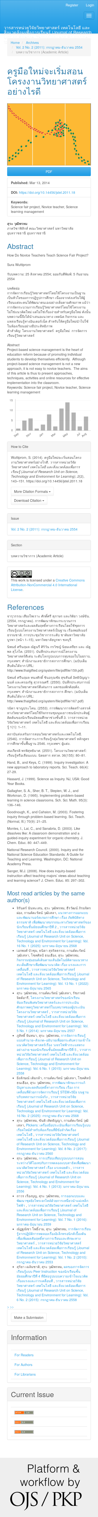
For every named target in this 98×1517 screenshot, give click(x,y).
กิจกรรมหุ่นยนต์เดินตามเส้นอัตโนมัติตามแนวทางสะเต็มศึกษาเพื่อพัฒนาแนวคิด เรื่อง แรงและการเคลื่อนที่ (52, 964)
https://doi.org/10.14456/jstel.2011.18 (47, 192)
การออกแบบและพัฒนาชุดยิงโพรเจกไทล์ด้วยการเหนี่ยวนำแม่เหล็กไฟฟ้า (52, 1200)
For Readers (24, 1355)
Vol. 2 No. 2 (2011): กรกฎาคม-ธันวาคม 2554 (49, 47)
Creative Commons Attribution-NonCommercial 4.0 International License (48, 585)
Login (90, 5)
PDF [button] (49, 171)
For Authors (23, 1364)
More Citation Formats (31, 491)
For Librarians (25, 1374)
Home (15, 42)
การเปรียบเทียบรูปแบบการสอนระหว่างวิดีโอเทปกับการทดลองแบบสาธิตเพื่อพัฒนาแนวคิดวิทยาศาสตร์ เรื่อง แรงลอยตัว (54, 1163)
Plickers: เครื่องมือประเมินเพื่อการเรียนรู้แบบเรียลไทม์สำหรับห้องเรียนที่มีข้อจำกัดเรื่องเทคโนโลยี (54, 1130)
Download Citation (28, 500)
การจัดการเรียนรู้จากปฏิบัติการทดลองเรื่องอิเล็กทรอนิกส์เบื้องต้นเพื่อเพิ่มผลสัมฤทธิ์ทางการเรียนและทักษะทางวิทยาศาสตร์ (54, 1235)
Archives (32, 42)
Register (72, 5)
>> (12, 1306)
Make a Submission (29, 1317)
